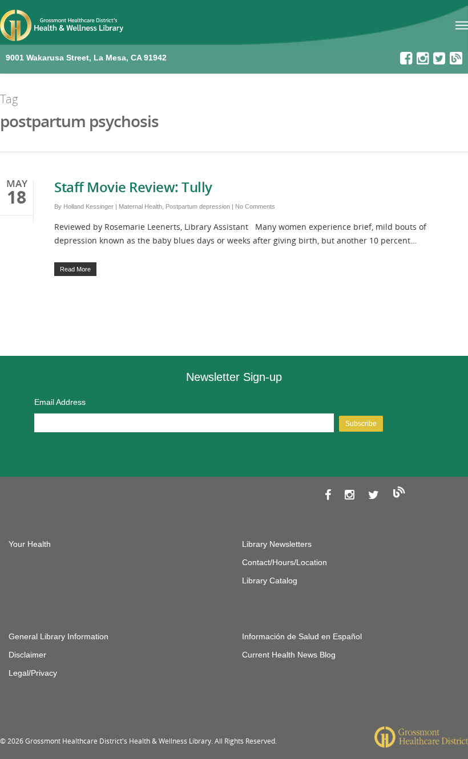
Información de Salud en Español (302, 636)
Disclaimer (27, 654)
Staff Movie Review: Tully (133, 186)
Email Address (60, 402)
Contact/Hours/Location (284, 562)
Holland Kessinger (88, 206)
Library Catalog (269, 580)
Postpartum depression (198, 206)
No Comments (255, 206)
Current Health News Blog (289, 654)
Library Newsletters (277, 544)
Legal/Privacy (33, 672)
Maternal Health (140, 206)
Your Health (30, 544)
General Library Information (58, 636)
